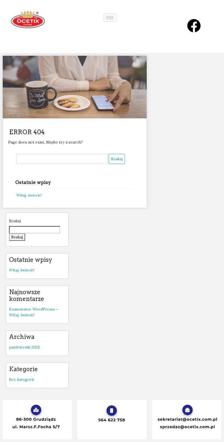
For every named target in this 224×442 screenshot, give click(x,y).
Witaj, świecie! (29, 195)
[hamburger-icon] (110, 18)
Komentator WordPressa (32, 309)
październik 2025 (24, 347)
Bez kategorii (21, 379)
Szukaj (15, 220)
